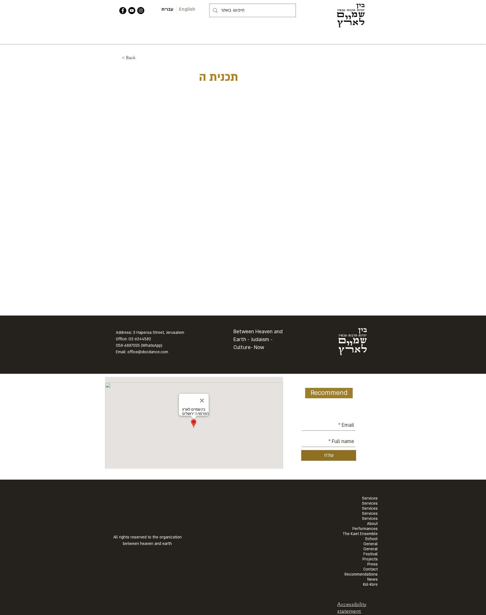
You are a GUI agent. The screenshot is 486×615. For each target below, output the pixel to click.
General (370, 544)
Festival (370, 554)
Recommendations (361, 574)
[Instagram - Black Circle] (140, 10)
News (372, 579)
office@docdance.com (147, 352)
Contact (370, 569)
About (372, 523)
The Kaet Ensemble (360, 533)
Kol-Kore (370, 584)
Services (370, 498)
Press (372, 564)
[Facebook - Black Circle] (122, 10)
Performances (365, 528)
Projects (370, 559)
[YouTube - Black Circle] (131, 10)
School (371, 539)
